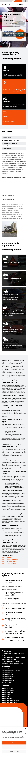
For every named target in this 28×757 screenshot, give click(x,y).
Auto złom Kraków (7, 674)
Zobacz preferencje (14, 751)
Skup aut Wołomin (7, 698)
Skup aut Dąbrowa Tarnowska (10, 559)
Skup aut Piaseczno (7, 692)
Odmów (14, 747)
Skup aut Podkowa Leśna (8, 561)
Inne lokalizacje (6, 682)
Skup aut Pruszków (7, 688)
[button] (25, 728)
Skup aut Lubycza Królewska (9, 563)
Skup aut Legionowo (8, 690)
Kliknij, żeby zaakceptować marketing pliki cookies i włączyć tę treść (14, 34)
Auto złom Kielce (7, 669)
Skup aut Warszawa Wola (9, 702)
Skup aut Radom (6, 694)
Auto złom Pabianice (8, 680)
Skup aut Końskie (6, 557)
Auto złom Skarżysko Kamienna (11, 671)
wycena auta (13, 22)
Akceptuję (14, 742)
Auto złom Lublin (7, 679)
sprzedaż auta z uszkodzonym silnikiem (11, 415)
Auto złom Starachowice (9, 676)
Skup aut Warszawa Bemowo (10, 700)
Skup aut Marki (6, 696)
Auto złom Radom (7, 673)
